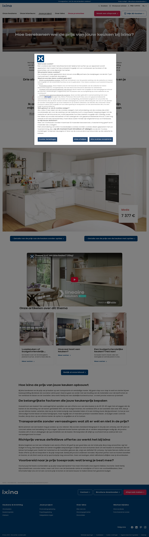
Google (48, 97)
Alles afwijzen (80, 139)
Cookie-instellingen (47, 139)
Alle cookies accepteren (101, 139)
